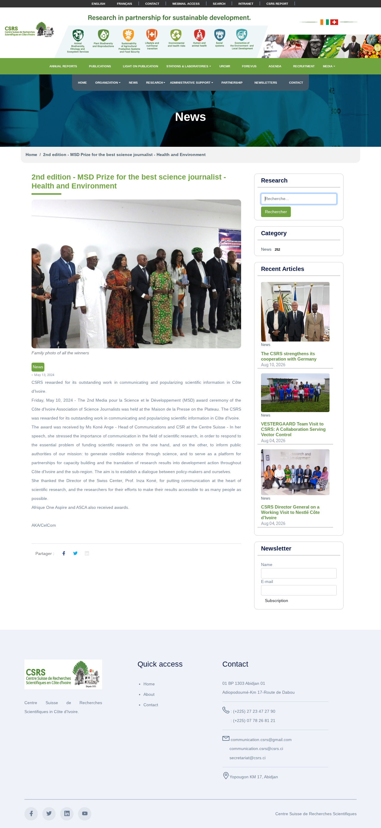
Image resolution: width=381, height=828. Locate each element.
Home (82, 82)
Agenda (274, 66)
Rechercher (276, 211)
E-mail (267, 581)
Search (219, 3)
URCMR (224, 66)
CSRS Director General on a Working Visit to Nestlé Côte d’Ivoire (290, 512)
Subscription (276, 600)
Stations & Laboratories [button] (187, 66)
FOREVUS (249, 66)
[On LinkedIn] (87, 553)
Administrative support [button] (190, 82)
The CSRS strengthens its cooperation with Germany (288, 356)
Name (266, 564)
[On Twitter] (75, 553)
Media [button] (327, 66)
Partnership (232, 82)
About (148, 694)
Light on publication (140, 66)
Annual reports (63, 66)
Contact (152, 3)
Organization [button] (106, 82)
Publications (100, 66)
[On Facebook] (64, 553)
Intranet (245, 3)
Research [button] (154, 82)
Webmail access (186, 3)
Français (124, 3)
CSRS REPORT (277, 3)
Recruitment (304, 66)
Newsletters (265, 82)
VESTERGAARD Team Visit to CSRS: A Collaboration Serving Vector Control (293, 429)
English (98, 3)
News (133, 82)
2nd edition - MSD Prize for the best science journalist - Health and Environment (124, 154)
